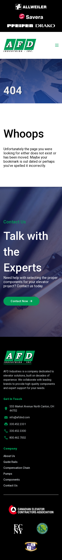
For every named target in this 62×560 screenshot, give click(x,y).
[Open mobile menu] (57, 45)
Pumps (7, 473)
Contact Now (19, 301)
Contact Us (10, 485)
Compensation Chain (16, 467)
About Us (9, 456)
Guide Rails (10, 462)
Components (11, 479)
